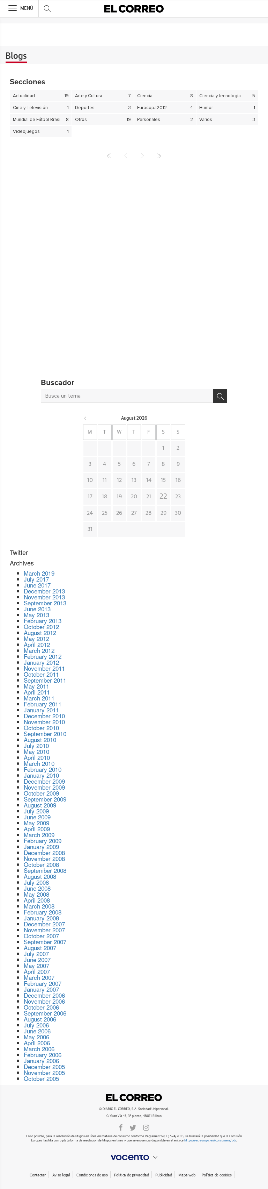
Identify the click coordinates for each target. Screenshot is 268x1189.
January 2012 (41, 662)
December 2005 (44, 1066)
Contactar (37, 1175)
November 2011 (44, 668)
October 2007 (41, 935)
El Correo (134, 1098)
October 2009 (41, 793)
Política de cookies (217, 1175)
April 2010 (37, 757)
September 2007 (45, 941)
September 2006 (45, 1013)
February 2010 (42, 769)
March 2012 (39, 650)
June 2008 (37, 888)
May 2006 (36, 1036)
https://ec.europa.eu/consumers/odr (210, 1140)
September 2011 (45, 680)
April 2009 (37, 828)
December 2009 (44, 781)
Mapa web (186, 1175)
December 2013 (44, 590)
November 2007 (44, 929)
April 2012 (37, 644)
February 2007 (42, 983)
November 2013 (44, 596)
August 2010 (40, 739)
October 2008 (41, 864)
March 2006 (39, 1048)
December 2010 (44, 715)
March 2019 (39, 573)
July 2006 (36, 1024)
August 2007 (40, 947)
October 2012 (41, 626)
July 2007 (36, 953)
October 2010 (41, 727)
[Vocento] (134, 1157)
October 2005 (41, 1078)
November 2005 (44, 1072)
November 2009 (44, 787)
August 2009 (40, 804)
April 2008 (37, 900)
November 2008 (44, 858)
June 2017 (37, 585)
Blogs (16, 56)
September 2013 (45, 602)
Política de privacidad (131, 1175)
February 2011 (42, 703)
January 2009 (41, 846)
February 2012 (42, 656)
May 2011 (36, 686)
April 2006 (37, 1042)
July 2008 (36, 882)
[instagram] (146, 1127)
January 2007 (41, 989)
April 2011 (37, 692)
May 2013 (36, 614)
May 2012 (36, 638)
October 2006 (41, 1007)
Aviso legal (61, 1175)
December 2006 (44, 995)
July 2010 (36, 745)
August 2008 (40, 876)
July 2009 (36, 810)
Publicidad (163, 1175)
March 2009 (39, 834)
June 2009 (37, 816)
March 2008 (39, 906)
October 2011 (41, 674)
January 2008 (41, 917)
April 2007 (37, 971)
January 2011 (41, 709)
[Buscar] (220, 396)
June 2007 (37, 959)
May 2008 (36, 894)
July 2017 (36, 579)
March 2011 (39, 697)
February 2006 (42, 1054)
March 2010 (39, 763)
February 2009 (42, 840)
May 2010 (36, 751)
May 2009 (36, 822)
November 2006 (44, 1001)
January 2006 (41, 1060)
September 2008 (45, 870)
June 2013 (37, 608)
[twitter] (133, 1127)
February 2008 (42, 911)
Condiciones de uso (91, 1175)
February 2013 (42, 620)
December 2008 (44, 852)
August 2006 (40, 1018)
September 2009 (45, 799)
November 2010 (44, 721)
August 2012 (40, 632)
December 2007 (44, 923)
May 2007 (36, 965)
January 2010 (41, 775)
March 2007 (39, 977)
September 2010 (45, 733)
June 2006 (37, 1030)
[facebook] (120, 1127)
